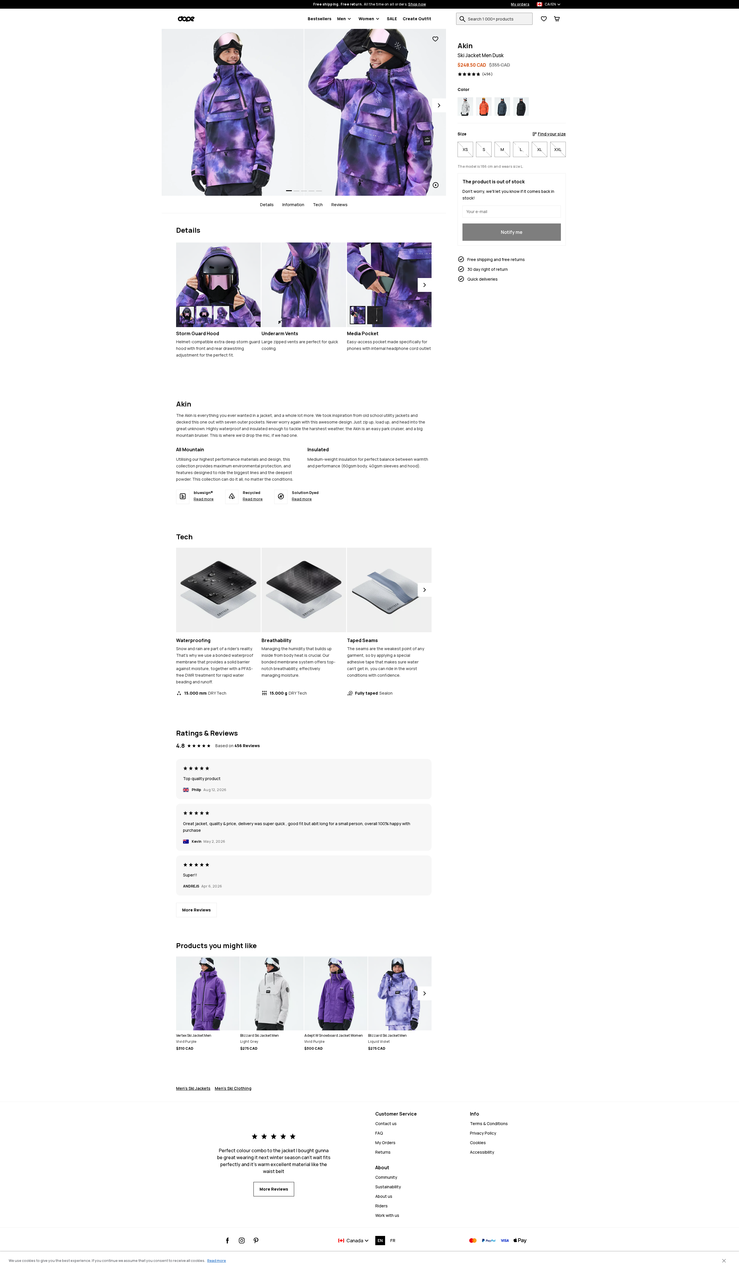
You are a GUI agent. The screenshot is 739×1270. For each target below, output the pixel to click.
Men (341, 18)
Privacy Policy (483, 1133)
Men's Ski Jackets (193, 1088)
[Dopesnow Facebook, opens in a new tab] (227, 1241)
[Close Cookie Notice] (724, 1260)
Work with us (387, 1215)
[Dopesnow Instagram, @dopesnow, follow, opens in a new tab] (242, 1241)
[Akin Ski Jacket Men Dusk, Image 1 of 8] (233, 112)
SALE (392, 18)
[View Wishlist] (544, 19)
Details (267, 204)
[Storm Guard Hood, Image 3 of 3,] (221, 315)
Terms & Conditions (489, 1123)
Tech (318, 204)
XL (539, 149)
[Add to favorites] (435, 39)
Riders (381, 1206)
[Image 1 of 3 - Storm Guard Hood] (218, 285)
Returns (383, 1152)
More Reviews (196, 910)
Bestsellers (319, 18)
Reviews (339, 204)
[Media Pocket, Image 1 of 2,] (357, 315)
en (380, 1240)
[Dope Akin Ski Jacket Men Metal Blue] (502, 106)
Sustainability (388, 1186)
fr (392, 1240)
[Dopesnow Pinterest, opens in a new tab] (256, 1241)
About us (383, 1196)
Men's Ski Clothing (233, 1088)
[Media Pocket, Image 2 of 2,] (375, 315)
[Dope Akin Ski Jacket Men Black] (521, 106)
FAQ (379, 1133)
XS (465, 149)
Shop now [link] (417, 4)
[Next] (439, 105)
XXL (557, 149)
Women (366, 18)
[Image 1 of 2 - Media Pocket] (389, 285)
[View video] (375, 112)
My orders (520, 4)
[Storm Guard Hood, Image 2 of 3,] (204, 315)
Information (293, 204)
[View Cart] (557, 19)
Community (386, 1177)
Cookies (478, 1142)
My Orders (385, 1142)
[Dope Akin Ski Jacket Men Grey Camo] (465, 106)
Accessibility (482, 1152)
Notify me (511, 232)
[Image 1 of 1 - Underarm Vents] (304, 285)
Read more (204, 498)
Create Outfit (417, 18)
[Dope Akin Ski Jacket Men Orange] (484, 106)
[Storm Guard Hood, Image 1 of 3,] (187, 315)
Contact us (386, 1123)
